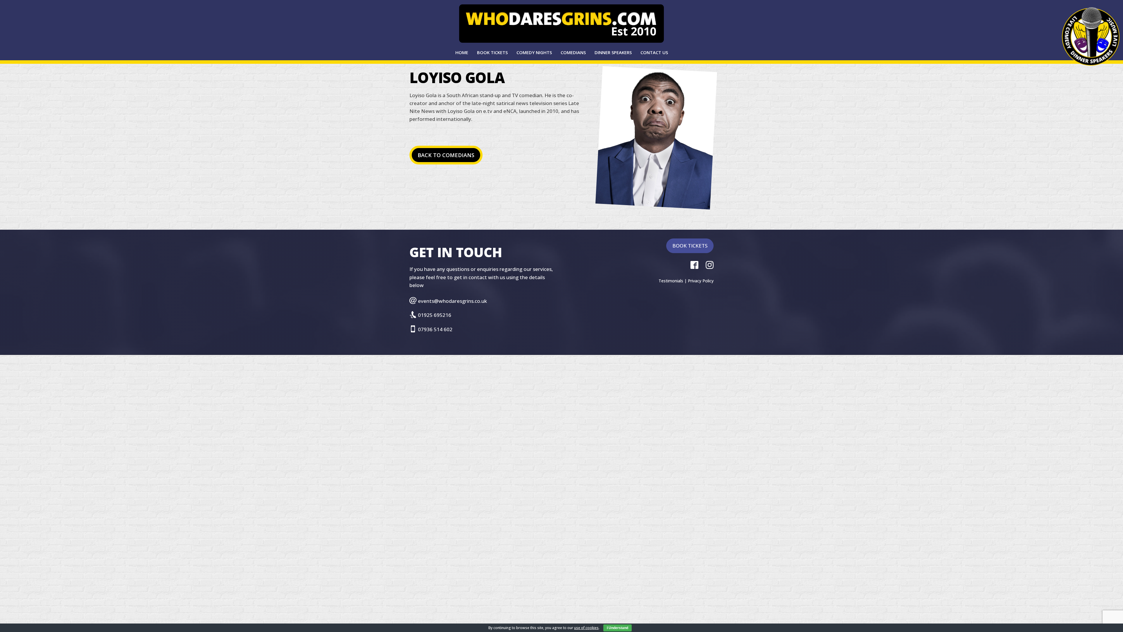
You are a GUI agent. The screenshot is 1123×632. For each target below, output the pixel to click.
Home (461, 52)
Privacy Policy (701, 281)
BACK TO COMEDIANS (446, 155)
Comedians (573, 52)
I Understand (617, 628)
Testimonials (671, 281)
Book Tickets (492, 52)
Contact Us (654, 52)
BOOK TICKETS (689, 245)
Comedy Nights (534, 52)
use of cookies (586, 627)
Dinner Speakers (613, 52)
